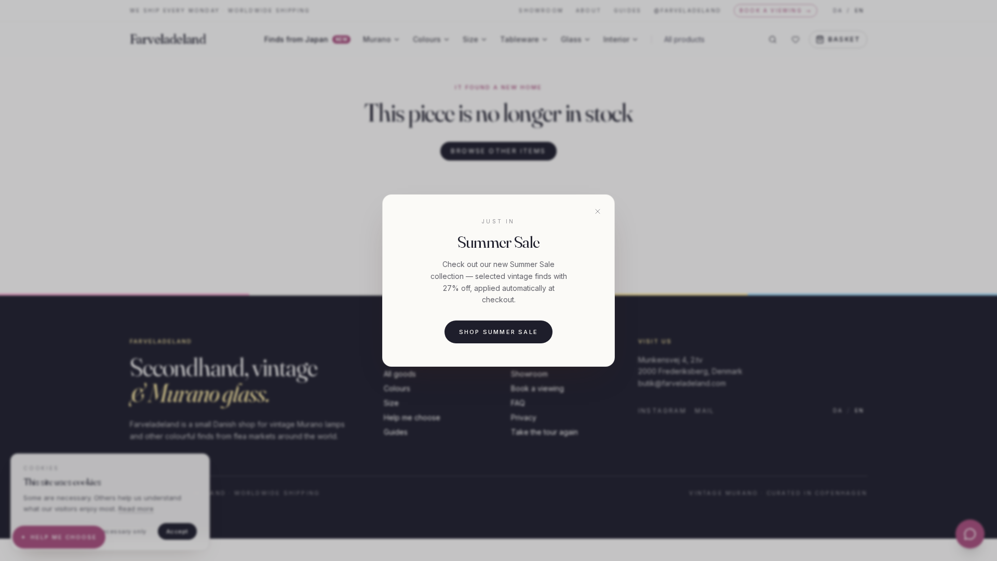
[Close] (597, 211)
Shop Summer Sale (498, 332)
